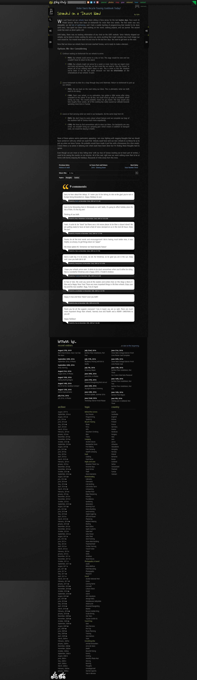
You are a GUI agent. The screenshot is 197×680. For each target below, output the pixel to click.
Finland (113, 422)
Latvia (113, 442)
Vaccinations (90, 636)
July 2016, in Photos (64, 398)
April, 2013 (62, 517)
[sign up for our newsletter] (97, 2)
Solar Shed (89, 537)
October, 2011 (63, 561)
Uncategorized (90, 669)
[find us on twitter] (91, 2)
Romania (114, 457)
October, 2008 (63, 651)
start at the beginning (131, 346)
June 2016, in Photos (91, 376)
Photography (90, 571)
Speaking (89, 419)
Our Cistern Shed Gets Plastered (121, 375)
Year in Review (91, 673)
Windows (89, 556)
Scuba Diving (90, 614)
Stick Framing (90, 539)
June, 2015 (61, 452)
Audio (88, 564)
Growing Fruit (90, 507)
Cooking (88, 457)
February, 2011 (63, 581)
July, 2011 (61, 569)
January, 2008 (63, 671)
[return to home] (58, 2)
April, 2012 (62, 546)
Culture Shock (90, 589)
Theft (87, 472)
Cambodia (114, 414)
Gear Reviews (90, 626)
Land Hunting (90, 512)
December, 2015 (63, 437)
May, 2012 (61, 544)
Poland (113, 454)
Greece (113, 429)
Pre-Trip (88, 629)
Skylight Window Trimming (94, 389)
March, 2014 (62, 489)
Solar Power (90, 534)
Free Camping (90, 449)
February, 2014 (63, 492)
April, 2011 (62, 576)
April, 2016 (62, 427)
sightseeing (81, 25)
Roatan (88, 609)
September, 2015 (64, 444)
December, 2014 (63, 467)
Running (88, 664)
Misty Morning (62, 368)
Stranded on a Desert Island (78, 13)
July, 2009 (61, 629)
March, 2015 (62, 459)
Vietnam (114, 474)
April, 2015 (62, 457)
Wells (87, 554)
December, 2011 (63, 556)
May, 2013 (61, 514)
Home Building (91, 509)
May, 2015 (61, 454)
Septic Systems (91, 529)
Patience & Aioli (64, 168)
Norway (114, 452)
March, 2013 (62, 519)
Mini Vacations (90, 596)
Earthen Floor (90, 492)
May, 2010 (61, 604)
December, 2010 (63, 586)
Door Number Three (131, 168)
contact (143, 2)
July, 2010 (61, 599)
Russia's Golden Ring (92, 611)
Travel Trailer (90, 549)
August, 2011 (62, 566)
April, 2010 (62, 606)
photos (111, 2)
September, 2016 (64, 414)
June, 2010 (61, 601)
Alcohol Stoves (90, 442)
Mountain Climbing (92, 432)
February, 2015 (63, 462)
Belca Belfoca (90, 566)
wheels (81, 20)
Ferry (87, 427)
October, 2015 (63, 442)
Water (88, 551)
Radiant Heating (91, 522)
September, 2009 (64, 624)
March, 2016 (62, 429)
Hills (87, 429)
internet (130, 2)
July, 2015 (61, 449)
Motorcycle (89, 604)
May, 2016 (61, 424)
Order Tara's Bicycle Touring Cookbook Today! (98, 8)
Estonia (113, 419)
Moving (88, 661)
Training (88, 634)
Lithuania (114, 444)
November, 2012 (63, 529)
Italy (112, 437)
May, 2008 (61, 661)
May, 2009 (61, 634)
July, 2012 (61, 539)
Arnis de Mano (90, 646)
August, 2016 (62, 417)
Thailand (114, 469)
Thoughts (69, 178)
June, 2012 (61, 542)
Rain (87, 434)
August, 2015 (62, 447)
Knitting (88, 656)
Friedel (77, 276)
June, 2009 (61, 631)
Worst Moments (91, 474)
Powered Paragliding (93, 606)
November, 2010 (63, 589)
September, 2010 (64, 594)
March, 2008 (62, 666)
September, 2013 (64, 504)
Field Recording (91, 569)
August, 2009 (62, 626)
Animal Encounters (92, 644)
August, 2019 (62, 412)
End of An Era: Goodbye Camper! (68, 386)
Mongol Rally (90, 599)
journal (103, 2)
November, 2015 (63, 439)
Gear (87, 624)
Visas (87, 639)
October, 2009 (63, 621)
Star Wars (89, 616)
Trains (88, 437)
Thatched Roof (90, 544)
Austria (113, 412)
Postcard (88, 574)
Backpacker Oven (91, 444)
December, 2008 (63, 646)
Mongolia (114, 449)
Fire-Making (90, 447)
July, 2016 (61, 419)
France (113, 424)
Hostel (88, 591)
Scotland (114, 462)
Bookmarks (143, 6)
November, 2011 (63, 559)
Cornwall (89, 586)
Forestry (88, 497)
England (114, 417)
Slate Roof (89, 531)
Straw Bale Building (92, 542)
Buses (88, 424)
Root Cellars (90, 527)
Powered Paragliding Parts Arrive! (96, 382)
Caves (88, 581)
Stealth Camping (91, 452)
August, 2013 (62, 507)
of (76, 25)
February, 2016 (63, 432)
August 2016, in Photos (65, 374)
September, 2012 (64, 534)
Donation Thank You (92, 464)
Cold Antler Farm (91, 487)
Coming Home (90, 584)
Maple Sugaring (91, 514)
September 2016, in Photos (67, 362)
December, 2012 (63, 527)
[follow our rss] (88, 2)
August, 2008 (62, 656)
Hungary (114, 434)
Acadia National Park (93, 579)
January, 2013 (63, 524)
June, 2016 (61, 422)
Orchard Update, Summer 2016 (95, 395)
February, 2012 (63, 551)
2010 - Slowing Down (98, 168)
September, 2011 (64, 564)
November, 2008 (63, 649)
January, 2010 (63, 614)
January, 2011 (63, 584)
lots (73, 25)
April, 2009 (62, 636)
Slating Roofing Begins (65, 380)
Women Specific (91, 671)
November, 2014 (63, 469)
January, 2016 (63, 434)
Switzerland (115, 467)
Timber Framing (91, 546)
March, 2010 (62, 609)
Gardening (89, 502)
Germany (114, 427)
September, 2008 (64, 654)
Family (88, 654)
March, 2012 (62, 549)
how (136, 2)
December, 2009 (63, 616)
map (117, 2)
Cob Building (90, 484)
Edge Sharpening (91, 494)
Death (88, 649)
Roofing (88, 524)
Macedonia (115, 447)
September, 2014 (64, 474)
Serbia (113, 464)
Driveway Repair (90, 370)
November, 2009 (63, 619)
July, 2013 (61, 509)
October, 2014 (63, 472)
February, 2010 (63, 611)
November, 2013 (63, 499)
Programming (90, 417)
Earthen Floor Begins (118, 395)
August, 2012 (62, 537)
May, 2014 (61, 484)
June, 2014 (61, 482)
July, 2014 (61, 479)
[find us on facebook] (94, 2)
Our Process (89, 414)
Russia (113, 459)
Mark (76, 201)
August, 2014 (62, 477)
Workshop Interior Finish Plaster (95, 401)
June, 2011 (61, 571)
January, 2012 (63, 554)
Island (88, 594)
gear (122, 2)
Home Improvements (65, 392)
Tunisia (76, 178)
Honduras (114, 432)
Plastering (89, 519)
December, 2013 (63, 497)
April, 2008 (62, 664)
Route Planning (91, 631)
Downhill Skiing (91, 651)
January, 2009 (63, 644)
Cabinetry (89, 479)
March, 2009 (62, 639)
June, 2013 (61, 512)
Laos (112, 439)
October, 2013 (63, 502)
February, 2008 (63, 669)
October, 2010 (63, 591)
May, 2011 (61, 574)
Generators (89, 504)
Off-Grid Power (91, 517)
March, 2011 (62, 579)
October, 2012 (63, 531)
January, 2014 (63, 494)
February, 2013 (63, 522)
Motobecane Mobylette (93, 601)
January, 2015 (63, 464)
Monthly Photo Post (92, 658)
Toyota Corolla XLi (92, 619)
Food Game (89, 459)
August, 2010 (62, 596)
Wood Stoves (90, 559)
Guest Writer (90, 469)
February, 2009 (63, 641)
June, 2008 (61, 658)
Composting (90, 489)
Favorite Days (90, 467)
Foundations (90, 499)
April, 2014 (62, 487)
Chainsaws (89, 482)
